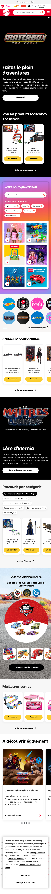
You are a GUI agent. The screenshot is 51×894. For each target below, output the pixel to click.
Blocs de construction (36, 508)
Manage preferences (25, 882)
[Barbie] (37, 303)
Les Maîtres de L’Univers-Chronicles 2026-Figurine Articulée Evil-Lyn (31, 542)
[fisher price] (23, 6)
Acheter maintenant (24, 170)
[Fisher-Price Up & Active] (14, 255)
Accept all (25, 875)
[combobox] (29, 12)
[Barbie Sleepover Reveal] (14, 233)
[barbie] (8, 6)
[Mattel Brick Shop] (23, 303)
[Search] (44, 194)
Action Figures (24, 561)
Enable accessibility (25, 2)
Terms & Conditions (16, 858)
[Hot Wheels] (8, 303)
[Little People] (37, 317)
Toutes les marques (37, 328)
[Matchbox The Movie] (23, 317)
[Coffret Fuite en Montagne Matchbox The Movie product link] (13, 134)
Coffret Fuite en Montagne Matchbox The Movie (13, 150)
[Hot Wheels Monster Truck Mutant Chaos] (36, 233)
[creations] (32, 6)
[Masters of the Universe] (8, 317)
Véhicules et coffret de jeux (15, 498)
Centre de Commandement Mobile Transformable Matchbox (33, 150)
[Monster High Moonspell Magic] (36, 255)
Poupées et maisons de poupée (17, 503)
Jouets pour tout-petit (13, 508)
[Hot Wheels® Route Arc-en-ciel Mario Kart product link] (13, 702)
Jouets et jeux (10, 513)
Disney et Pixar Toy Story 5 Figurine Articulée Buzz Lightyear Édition (11, 542)
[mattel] (2, 6)
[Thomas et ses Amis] (26, 312)
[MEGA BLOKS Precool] (36, 277)
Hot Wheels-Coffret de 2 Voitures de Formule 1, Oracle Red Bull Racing (12, 371)
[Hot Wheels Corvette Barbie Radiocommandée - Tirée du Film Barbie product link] (34, 702)
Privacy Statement (37, 853)
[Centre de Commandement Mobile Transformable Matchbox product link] (34, 134)
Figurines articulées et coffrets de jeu (20, 494)
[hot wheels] (15, 6)
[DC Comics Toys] (14, 277)
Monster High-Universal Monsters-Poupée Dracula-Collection (34, 371)
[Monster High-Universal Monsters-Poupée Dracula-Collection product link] (34, 354)
